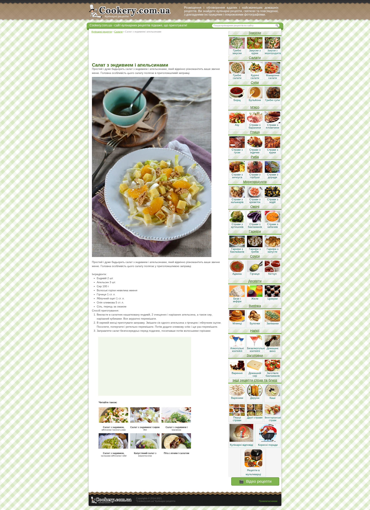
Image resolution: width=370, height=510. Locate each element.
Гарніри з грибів (255, 250)
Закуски (255, 33)
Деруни (254, 397)
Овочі (254, 207)
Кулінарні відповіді (241, 444)
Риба (255, 157)
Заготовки (255, 355)
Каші (272, 397)
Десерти (255, 281)
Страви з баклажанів (255, 225)
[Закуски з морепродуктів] (272, 47)
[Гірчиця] (254, 271)
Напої (254, 331)
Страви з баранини (255, 126)
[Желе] (254, 295)
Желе (254, 298)
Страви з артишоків (237, 225)
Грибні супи (272, 100)
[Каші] (272, 395)
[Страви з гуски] (237, 147)
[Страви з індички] (254, 147)
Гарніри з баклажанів (237, 250)
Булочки (255, 323)
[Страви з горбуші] (254, 171)
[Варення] (237, 370)
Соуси (255, 256)
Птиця (255, 132)
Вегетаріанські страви (273, 419)
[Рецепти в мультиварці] (253, 466)
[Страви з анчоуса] (237, 171)
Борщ (237, 100)
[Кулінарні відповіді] (241, 440)
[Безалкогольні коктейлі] (254, 345)
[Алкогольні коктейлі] (237, 345)
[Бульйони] (254, 97)
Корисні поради (268, 444)
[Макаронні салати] (272, 72)
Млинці (237, 323)
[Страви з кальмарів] (237, 196)
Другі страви (254, 417)
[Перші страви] (237, 414)
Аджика (237, 273)
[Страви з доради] (272, 171)
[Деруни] (254, 395)
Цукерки (272, 298)
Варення (237, 373)
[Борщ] (237, 97)
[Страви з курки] (272, 147)
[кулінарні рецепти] (133, 18)
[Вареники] (237, 395)
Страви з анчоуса (237, 176)
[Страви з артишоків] (237, 221)
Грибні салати (237, 76)
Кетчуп (272, 273)
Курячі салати (255, 76)
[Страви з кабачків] (272, 221)
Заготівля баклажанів (273, 374)
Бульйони (255, 100)
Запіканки (273, 323)
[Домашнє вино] (272, 345)
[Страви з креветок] (254, 196)
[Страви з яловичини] (272, 122)
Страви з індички (254, 151)
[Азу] (237, 122)
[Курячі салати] (254, 72)
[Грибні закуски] (237, 47)
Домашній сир (255, 374)
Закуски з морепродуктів (273, 52)
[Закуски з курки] (254, 47)
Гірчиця (255, 273)
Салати (255, 58)
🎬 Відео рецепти (255, 481)
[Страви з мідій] (272, 196)
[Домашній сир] (254, 370)
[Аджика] (237, 271)
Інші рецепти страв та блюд (255, 380)
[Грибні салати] (237, 72)
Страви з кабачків (272, 225)
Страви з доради (272, 176)
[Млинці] (237, 320)
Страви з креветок (254, 201)
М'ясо (254, 107)
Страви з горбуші (254, 176)
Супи (255, 82)
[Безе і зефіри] (237, 295)
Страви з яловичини (272, 126)
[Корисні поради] (268, 440)
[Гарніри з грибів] (254, 246)
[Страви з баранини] (254, 122)
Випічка (255, 306)
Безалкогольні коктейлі (256, 349)
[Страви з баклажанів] (254, 221)
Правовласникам (268, 501)
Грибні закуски (237, 52)
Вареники (237, 397)
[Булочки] (254, 320)
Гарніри (255, 231)
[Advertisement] (158, 48)
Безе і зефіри (237, 300)
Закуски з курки (255, 52)
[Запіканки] (272, 320)
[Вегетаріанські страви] (272, 414)
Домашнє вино (272, 349)
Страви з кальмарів (237, 201)
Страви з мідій (272, 201)
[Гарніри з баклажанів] (237, 246)
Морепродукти (255, 182)
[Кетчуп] (272, 271)
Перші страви (237, 419)
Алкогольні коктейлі (237, 349)
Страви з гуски (237, 151)
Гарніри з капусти (272, 250)
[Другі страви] (254, 414)
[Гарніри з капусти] (272, 246)
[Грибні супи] (272, 97)
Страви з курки (272, 151)
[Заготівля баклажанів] (272, 370)
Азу (237, 124)
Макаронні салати (272, 76)
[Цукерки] (272, 295)
